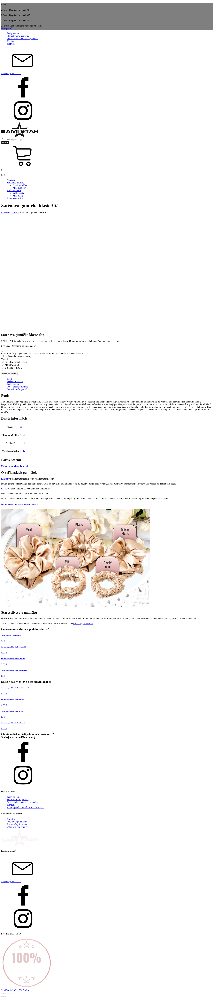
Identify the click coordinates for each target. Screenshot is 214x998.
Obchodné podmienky (17, 821)
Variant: (4, 359)
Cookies (11, 819)
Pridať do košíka (9, 374)
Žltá (21, 427)
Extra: (42, 353)
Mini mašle (18, 195)
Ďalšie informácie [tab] (15, 381)
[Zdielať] (8, 993)
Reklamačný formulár (17, 824)
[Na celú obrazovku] (5, 993)
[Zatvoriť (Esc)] (11, 993)
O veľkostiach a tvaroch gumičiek (22, 38)
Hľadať (5, 142)
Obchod (15, 212)
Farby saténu (13, 33)
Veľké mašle (18, 193)
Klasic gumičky (20, 185)
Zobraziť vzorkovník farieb (14, 466)
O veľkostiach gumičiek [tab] (18, 386)
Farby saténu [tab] (13, 384)
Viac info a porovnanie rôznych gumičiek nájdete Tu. (19, 504)
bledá (22, 451)
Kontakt (10, 41)
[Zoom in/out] (2, 993)
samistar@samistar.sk (83, 623)
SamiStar (5, 212)
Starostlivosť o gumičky (18, 36)
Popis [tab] (9, 379)
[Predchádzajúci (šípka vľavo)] (2, 996)
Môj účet (11, 44)
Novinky (11, 180)
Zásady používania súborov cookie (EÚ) (25, 807)
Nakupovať (6, 28)
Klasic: (4, 488)
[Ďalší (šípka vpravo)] (5, 996)
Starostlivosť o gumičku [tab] (18, 389)
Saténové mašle (14, 190)
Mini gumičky (19, 188)
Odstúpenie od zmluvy (17, 827)
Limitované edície (15, 198)
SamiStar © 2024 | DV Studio (15, 990)
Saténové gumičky (15, 182)
